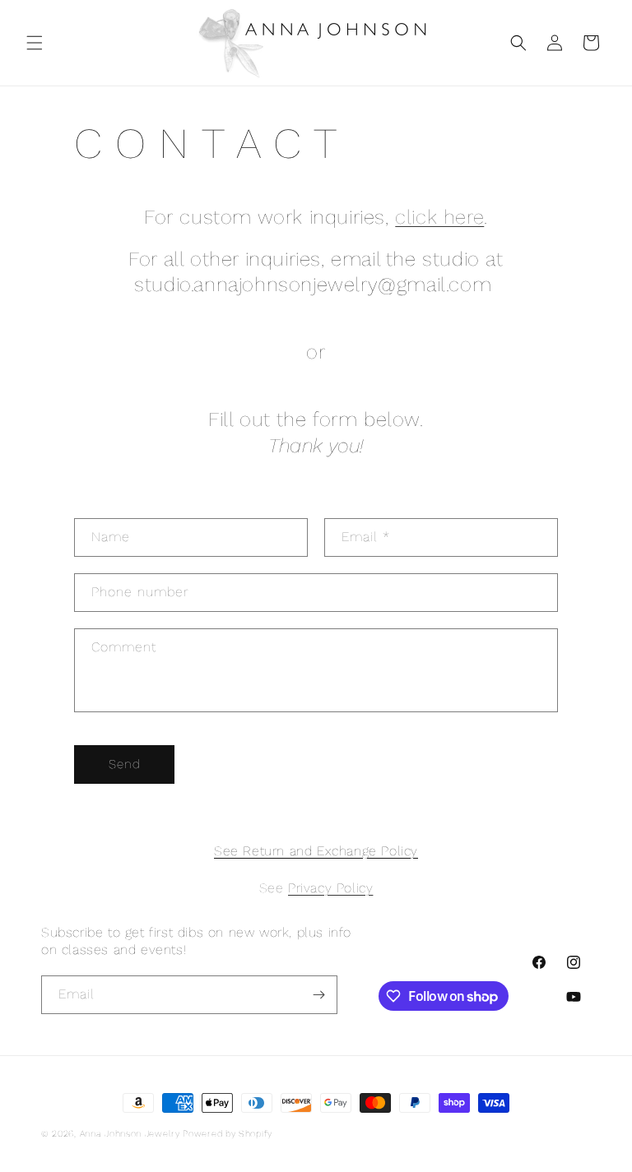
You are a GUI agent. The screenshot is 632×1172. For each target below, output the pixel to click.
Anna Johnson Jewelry (132, 1133)
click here (439, 217)
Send (125, 764)
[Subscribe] (318, 994)
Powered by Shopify (227, 1133)
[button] (34, 43)
